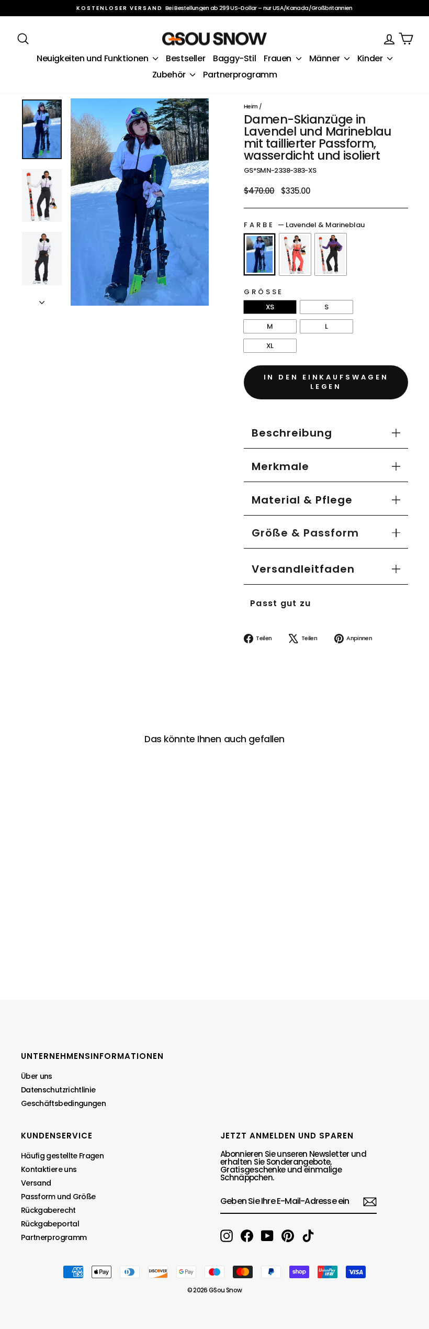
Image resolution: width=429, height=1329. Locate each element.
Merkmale (280, 466)
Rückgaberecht (48, 1210)
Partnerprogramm (240, 75)
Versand (36, 1183)
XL (270, 346)
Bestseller (185, 58)
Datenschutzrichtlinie (58, 1090)
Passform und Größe (58, 1196)
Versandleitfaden (303, 569)
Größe (264, 291)
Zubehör (170, 75)
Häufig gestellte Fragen (62, 1156)
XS (270, 307)
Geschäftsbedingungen (63, 1103)
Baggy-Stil (234, 58)
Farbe (304, 224)
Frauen (278, 58)
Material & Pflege (302, 500)
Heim (250, 106)
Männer (325, 58)
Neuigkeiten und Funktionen (93, 58)
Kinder (371, 58)
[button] (305, 533)
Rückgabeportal (50, 1224)
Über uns (36, 1076)
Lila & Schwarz (330, 254)
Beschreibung (292, 433)
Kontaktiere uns (48, 1169)
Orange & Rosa (295, 254)
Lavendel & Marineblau (259, 254)
